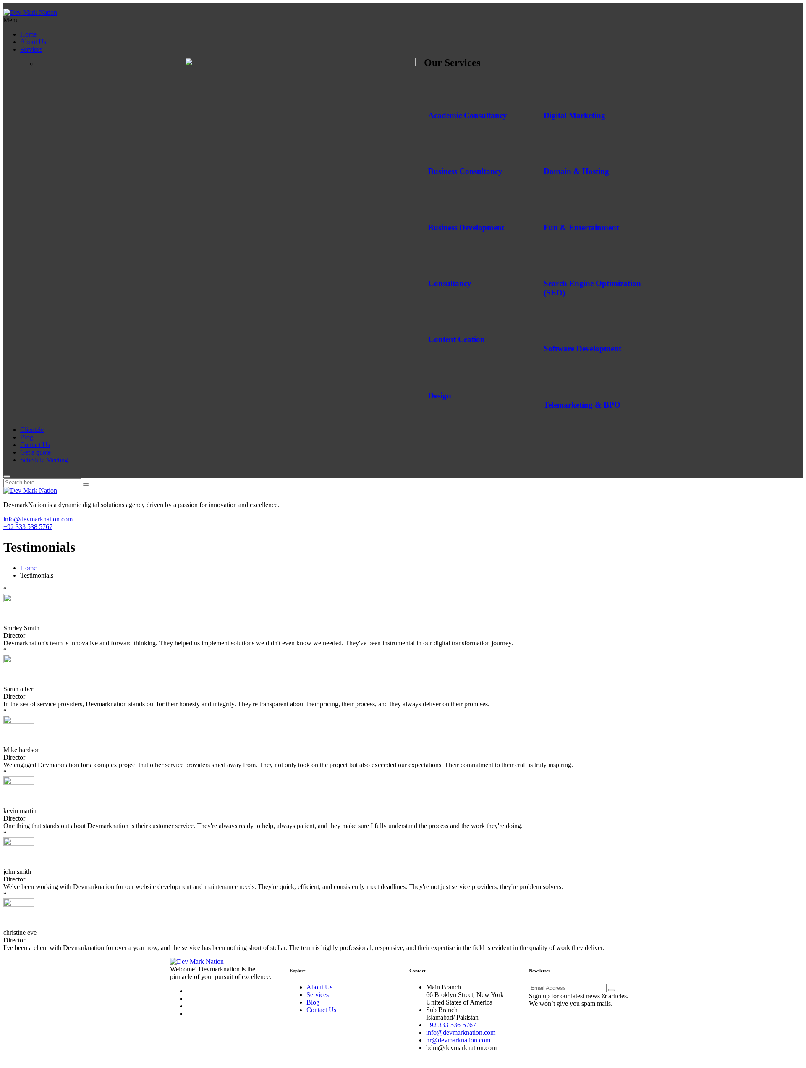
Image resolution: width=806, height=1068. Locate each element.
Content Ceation (456, 339)
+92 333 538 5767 (27, 526)
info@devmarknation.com (38, 519)
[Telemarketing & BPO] (554, 380)
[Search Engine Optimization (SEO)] (554, 258)
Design (439, 395)
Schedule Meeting (44, 459)
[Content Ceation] (438, 315)
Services (31, 49)
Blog (26, 437)
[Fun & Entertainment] (554, 202)
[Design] (438, 370)
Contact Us (35, 444)
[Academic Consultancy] (438, 90)
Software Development (582, 348)
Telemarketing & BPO (582, 404)
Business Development (466, 227)
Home (28, 34)
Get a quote (35, 452)
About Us (33, 41)
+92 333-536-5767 (451, 1025)
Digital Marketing (574, 115)
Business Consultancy (465, 171)
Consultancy (449, 283)
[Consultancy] (438, 258)
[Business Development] (438, 202)
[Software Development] (554, 324)
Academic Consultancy (467, 115)
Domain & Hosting (576, 171)
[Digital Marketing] (554, 90)
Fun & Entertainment (581, 227)
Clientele (32, 429)
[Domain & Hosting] (554, 146)
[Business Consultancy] (438, 146)
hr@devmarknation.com (458, 1040)
